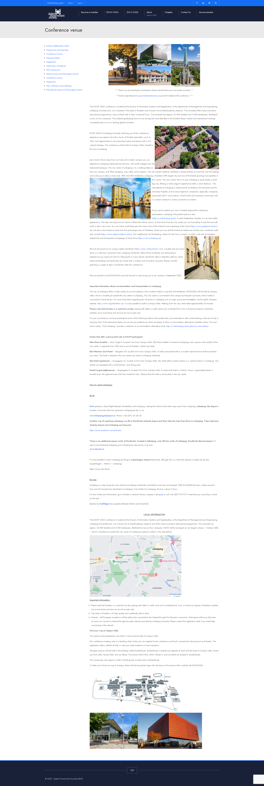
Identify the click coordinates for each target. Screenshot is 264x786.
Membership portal (55, 3)
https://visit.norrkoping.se (149, 238)
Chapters (168, 12)
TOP (132, 770)
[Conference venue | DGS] (56, 13)
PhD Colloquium (53, 69)
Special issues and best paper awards (62, 73)
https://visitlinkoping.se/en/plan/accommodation (187, 326)
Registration (51, 61)
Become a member (89, 12)
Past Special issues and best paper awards (64, 89)
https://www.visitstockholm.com (148, 248)
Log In (80, 3)
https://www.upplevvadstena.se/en (116, 234)
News (70, 3)
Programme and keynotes (57, 50)
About (151, 14)
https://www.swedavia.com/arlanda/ (106, 430)
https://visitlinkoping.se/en (164, 218)
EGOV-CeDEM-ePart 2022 (57, 46)
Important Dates (53, 57)
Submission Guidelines (56, 65)
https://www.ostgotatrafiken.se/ (110, 303)
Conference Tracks (54, 53)
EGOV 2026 (112, 12)
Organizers (51, 81)
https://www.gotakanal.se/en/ (204, 226)
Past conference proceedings (58, 85)
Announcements (206, 12)
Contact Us (186, 12)
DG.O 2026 (132, 12)
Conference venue (54, 77)
